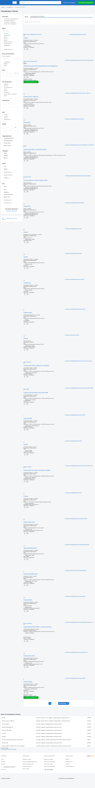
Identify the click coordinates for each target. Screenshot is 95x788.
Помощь (3, 761)
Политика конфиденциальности (30, 761)
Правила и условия (27, 759)
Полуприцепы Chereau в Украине (8, 749)
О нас (2, 759)
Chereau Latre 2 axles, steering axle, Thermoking (36, 365)
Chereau (26, 37)
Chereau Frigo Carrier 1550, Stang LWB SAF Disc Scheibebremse (41, 66)
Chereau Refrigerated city (30, 548)
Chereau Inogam (28, 312)
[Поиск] (21, 2)
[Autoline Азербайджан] (6, 2)
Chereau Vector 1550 (29, 522)
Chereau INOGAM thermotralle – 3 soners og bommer (38, 626)
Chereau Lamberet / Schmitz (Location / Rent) (35, 180)
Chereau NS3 (27, 122)
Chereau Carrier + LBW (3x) (31, 96)
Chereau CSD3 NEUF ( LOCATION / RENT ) (35, 149)
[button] (25, 49)
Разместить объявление (31, 81)
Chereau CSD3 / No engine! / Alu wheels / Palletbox (37, 470)
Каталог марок (26, 768)
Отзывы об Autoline (27, 766)
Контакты (3, 764)
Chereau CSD (27, 282)
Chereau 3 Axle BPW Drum (31, 574)
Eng (2, 769)
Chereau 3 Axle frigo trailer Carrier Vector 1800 (36, 392)
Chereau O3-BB (28, 418)
